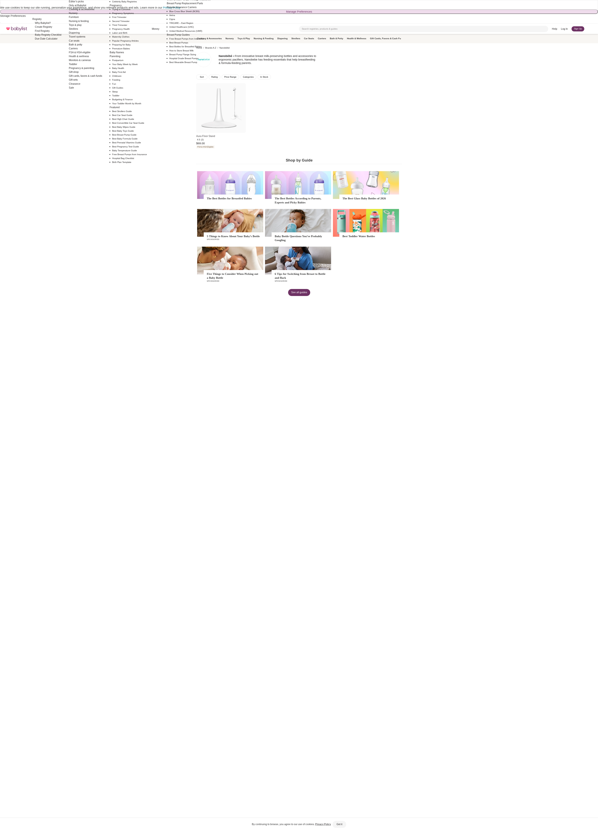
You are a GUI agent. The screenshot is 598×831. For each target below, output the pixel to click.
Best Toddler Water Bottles (358, 236)
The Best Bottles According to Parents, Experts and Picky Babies (298, 200)
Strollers (295, 38)
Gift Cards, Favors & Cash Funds (387, 38)
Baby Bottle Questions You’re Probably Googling (298, 238)
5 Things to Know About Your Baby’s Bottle (233, 236)
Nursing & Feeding (264, 38)
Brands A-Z (210, 48)
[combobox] (423, 29)
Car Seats (309, 38)
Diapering (282, 38)
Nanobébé (224, 48)
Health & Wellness (356, 38)
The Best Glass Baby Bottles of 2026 (364, 198)
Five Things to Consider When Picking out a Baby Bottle (232, 275)
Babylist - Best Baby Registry (16, 29)
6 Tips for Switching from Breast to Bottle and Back (300, 275)
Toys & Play (243, 38)
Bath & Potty (336, 38)
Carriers (322, 38)
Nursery (229, 38)
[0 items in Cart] (590, 29)
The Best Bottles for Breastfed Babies (229, 198)
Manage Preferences (299, 11)
